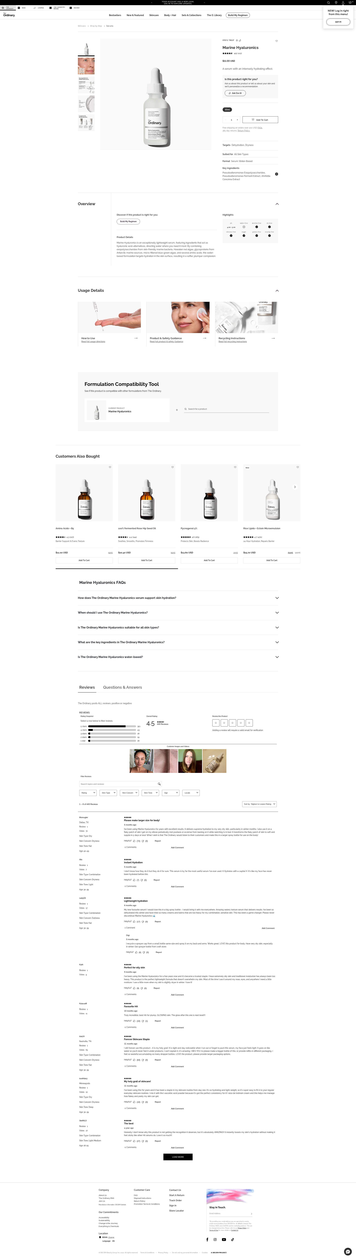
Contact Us (234, 1230)
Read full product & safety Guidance (166, 341)
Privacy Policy (242, 1228)
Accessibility (104, 1217)
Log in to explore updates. (178, 4)
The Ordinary (9, 7)
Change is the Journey (108, 1223)
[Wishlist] (276, 39)
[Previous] (151, 2)
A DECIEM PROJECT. (219, 1253)
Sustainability (104, 1220)
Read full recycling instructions (233, 341)
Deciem (76, 8)
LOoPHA (41, 8)
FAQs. (260, 128)
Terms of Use (213, 1230)
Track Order (175, 1200)
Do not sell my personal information (185, 1253)
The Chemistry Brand (59, 7)
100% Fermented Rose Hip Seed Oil (137, 528)
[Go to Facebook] (207, 1239)
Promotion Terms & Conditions (147, 1204)
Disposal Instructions (142, 1198)
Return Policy (139, 1201)
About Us (103, 1195)
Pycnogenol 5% (189, 528)
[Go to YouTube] (224, 1239)
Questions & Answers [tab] (122, 687)
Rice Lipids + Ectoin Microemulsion (261, 528)
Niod (23, 8)
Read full (93, 341)
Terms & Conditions (147, 1253)
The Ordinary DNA (106, 1198)
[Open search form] (328, 2)
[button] (135, 15)
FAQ (136, 1195)
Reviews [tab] (87, 687)
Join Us (102, 1201)
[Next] (204, 2)
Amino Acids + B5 (65, 528)
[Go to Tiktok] (232, 1239)
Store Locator (176, 1210)
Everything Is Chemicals (109, 1226)
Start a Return (176, 1195)
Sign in (172, 1205)
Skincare (82, 26)
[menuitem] (8, 7)
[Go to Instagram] (215, 1239)
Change (111, 1237)
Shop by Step (96, 26)
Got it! (338, 22)
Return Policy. (244, 131)
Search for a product (197, 409)
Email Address (214, 1214)
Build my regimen (128, 221)
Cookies (205, 1253)
